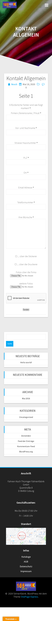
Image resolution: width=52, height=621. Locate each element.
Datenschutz (26, 566)
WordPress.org (26, 451)
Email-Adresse (26, 187)
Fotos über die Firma (26, 272)
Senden (26, 310)
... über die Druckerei (27, 264)
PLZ (26, 157)
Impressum (26, 571)
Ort (26, 172)
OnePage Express (29, 596)
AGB (26, 561)
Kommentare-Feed (26, 446)
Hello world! (26, 362)
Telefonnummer (26, 202)
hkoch (14, 84)
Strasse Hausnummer (26, 142)
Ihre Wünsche (26, 217)
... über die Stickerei (27, 256)
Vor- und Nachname (26, 128)
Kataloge (26, 556)
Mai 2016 (26, 398)
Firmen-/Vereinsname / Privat (26, 113)
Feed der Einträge (26, 441)
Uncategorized (26, 417)
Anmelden (26, 435)
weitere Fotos (26, 283)
